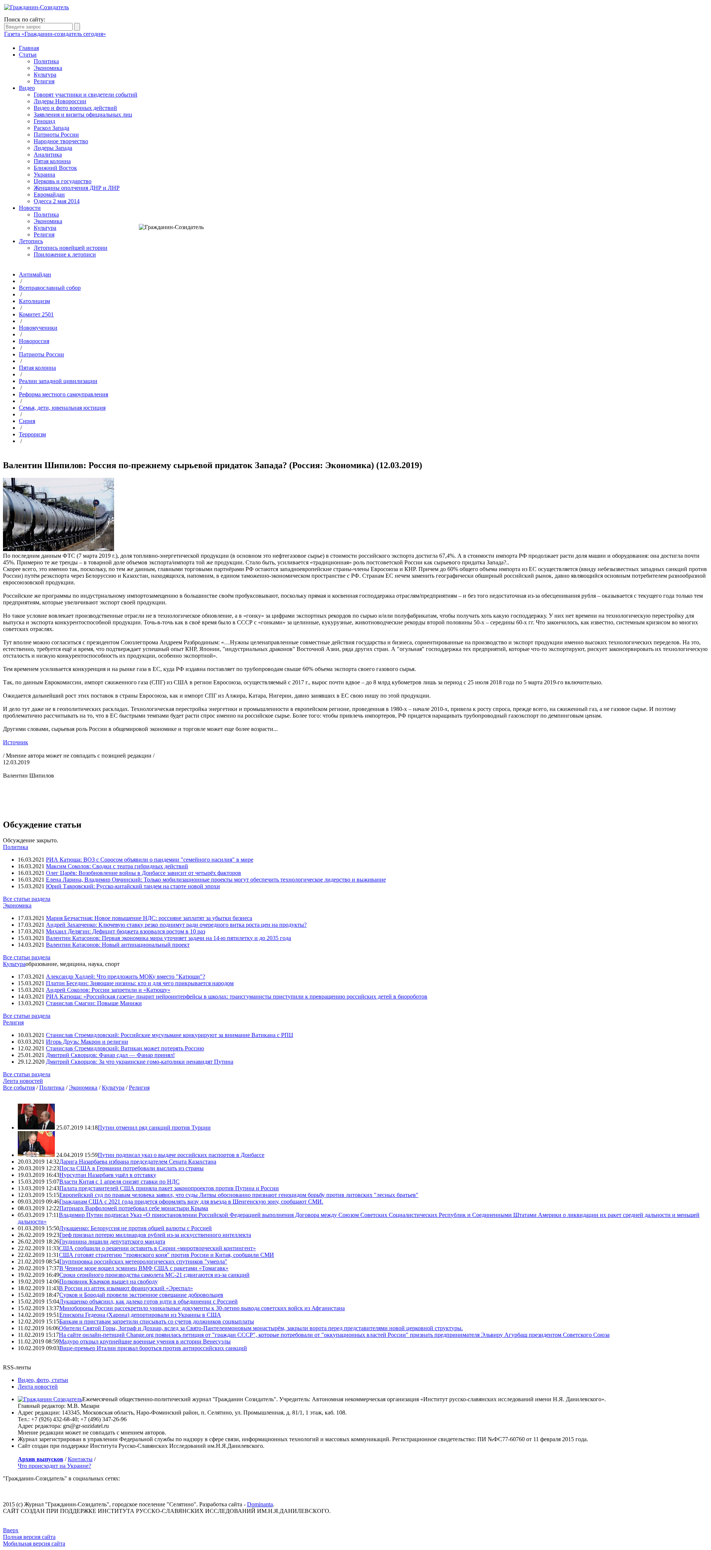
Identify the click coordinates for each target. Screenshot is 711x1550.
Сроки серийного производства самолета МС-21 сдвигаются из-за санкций (154, 1275)
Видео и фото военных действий (75, 108)
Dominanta (260, 1504)
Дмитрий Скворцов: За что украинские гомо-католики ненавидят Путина (139, 1062)
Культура (45, 74)
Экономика (48, 68)
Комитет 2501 (36, 314)
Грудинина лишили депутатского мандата (112, 1241)
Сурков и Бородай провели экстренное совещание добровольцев (141, 1295)
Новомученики (38, 328)
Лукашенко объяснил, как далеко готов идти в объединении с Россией (148, 1301)
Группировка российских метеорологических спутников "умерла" (143, 1261)
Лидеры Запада (53, 148)
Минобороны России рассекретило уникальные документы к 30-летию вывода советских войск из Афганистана (202, 1308)
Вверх (11, 1530)
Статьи (28, 54)
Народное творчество (61, 141)
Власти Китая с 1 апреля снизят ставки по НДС (119, 1181)
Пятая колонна (52, 161)
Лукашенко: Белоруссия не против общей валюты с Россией (135, 1228)
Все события (19, 1087)
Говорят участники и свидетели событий (85, 94)
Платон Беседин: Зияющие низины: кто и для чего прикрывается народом (140, 983)
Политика (46, 61)
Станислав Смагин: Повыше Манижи (94, 1003)
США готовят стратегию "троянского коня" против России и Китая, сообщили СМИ (166, 1255)
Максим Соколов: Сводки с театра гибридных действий (117, 866)
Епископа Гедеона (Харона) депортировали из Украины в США (140, 1315)
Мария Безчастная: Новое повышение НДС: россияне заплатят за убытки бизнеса (149, 918)
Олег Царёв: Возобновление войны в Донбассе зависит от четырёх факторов (143, 873)
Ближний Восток (55, 168)
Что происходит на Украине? (54, 1466)
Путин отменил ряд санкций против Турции (154, 1127)
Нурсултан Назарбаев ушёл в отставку (107, 1175)
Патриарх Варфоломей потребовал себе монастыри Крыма (133, 1208)
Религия (44, 81)
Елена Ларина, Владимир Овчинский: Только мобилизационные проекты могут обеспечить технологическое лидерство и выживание (216, 879)
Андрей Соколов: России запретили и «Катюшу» (108, 990)
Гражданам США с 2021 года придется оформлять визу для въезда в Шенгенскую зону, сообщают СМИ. (191, 1201)
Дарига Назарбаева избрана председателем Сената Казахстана (137, 1161)
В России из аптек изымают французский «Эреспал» (126, 1288)
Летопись (31, 241)
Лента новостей (23, 1081)
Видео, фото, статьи (43, 1380)
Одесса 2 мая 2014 (57, 201)
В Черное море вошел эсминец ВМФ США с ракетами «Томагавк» (143, 1268)
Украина (44, 174)
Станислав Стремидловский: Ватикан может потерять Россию (125, 1048)
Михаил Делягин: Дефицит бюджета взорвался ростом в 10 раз (125, 931)
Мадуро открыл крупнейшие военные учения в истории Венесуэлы (145, 1341)
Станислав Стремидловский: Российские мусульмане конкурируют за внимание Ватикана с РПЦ (169, 1035)
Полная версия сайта (29, 1537)
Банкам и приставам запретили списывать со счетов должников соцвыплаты (156, 1321)
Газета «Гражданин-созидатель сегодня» (55, 34)
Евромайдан (49, 194)
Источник (15, 742)
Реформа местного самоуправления (63, 394)
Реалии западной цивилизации (58, 381)
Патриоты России (56, 134)
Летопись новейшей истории (70, 248)
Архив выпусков (40, 1459)
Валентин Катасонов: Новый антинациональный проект (118, 945)
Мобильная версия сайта (34, 1543)
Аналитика (48, 154)
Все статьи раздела (26, 899)
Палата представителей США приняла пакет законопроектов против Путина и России (169, 1188)
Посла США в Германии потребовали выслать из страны (131, 1168)
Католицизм (34, 301)
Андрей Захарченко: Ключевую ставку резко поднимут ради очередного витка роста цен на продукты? (176, 925)
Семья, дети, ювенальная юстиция (62, 408)
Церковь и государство (62, 181)
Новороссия (34, 341)
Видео (27, 88)
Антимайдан (35, 274)
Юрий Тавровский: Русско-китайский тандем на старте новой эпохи (133, 886)
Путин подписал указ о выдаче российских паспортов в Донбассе (181, 1155)
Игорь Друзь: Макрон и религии (87, 1042)
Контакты (80, 1459)
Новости (30, 208)
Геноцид (44, 121)
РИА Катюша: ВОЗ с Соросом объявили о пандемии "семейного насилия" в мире (149, 859)
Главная (29, 48)
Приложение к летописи (65, 254)
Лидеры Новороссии (60, 101)
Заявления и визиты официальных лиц (83, 114)
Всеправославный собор (50, 288)
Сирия (27, 421)
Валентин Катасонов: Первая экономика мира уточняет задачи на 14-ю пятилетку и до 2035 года (168, 938)
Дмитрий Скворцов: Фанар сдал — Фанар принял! (110, 1055)
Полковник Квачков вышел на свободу (108, 1281)
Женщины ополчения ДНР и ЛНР (77, 188)
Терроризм (32, 434)
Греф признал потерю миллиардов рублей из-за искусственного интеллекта (155, 1235)
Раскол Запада (51, 128)
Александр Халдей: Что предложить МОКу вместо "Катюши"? (125, 976)
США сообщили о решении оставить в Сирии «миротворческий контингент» (157, 1248)
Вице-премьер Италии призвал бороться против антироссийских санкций (153, 1348)
